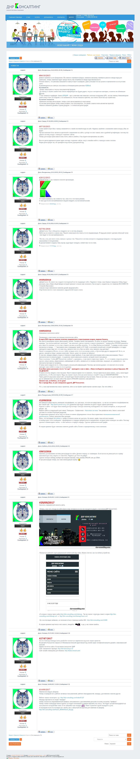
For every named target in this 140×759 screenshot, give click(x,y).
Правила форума (115, 55)
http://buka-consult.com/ (72, 650)
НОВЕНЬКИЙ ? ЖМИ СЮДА (70, 45)
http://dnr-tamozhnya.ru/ (65, 648)
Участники (104, 55)
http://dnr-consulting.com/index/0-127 (72, 697)
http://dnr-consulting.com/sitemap (71, 614)
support (22, 70)
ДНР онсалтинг (23, 6)
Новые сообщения (80, 55)
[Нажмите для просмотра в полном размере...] (45, 197)
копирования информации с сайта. (37, 755)
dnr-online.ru (58, 418)
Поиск (124, 55)
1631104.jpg (52, 203)
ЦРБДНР (65, 95)
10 (69, 633)
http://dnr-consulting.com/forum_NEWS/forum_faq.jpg (56, 709)
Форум (10, 61)
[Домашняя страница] (50, 118)
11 (69, 684)
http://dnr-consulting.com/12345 (97, 620)
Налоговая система (91, 410)
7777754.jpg (52, 246)
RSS (128, 55)
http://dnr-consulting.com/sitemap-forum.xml (74, 616)
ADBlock (88, 85)
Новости (16, 61)
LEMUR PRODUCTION (17, 755)
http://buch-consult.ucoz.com (60, 404)
